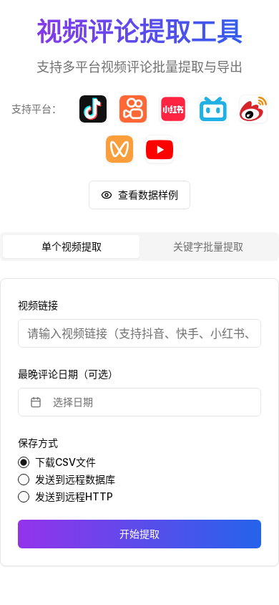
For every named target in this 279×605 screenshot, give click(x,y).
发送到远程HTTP (74, 497)
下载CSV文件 (65, 462)
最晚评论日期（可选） (68, 374)
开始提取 (139, 534)
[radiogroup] (139, 479)
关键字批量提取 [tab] (208, 246)
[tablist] (139, 246)
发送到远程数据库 (75, 480)
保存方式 (38, 443)
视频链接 (38, 305)
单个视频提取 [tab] (71, 246)
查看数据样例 (148, 195)
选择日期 (73, 402)
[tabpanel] (139, 422)
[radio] (23, 462)
